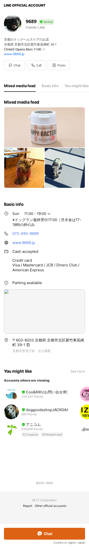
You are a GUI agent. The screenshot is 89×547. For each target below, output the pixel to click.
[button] (59, 65)
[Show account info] (46, 22)
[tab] (20, 86)
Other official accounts (50, 506)
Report (27, 506)
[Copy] (28, 344)
